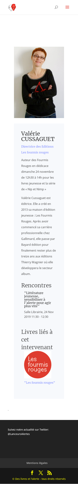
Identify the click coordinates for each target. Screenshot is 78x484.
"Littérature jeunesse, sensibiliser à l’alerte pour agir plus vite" (37, 299)
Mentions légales (37, 463)
